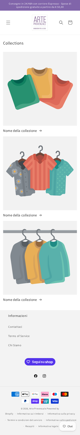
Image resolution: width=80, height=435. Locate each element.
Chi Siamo (14, 345)
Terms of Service (19, 336)
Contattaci (15, 327)
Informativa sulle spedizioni (61, 420)
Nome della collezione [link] (20, 130)
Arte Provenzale (37, 408)
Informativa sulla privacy (61, 413)
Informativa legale (48, 426)
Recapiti (29, 426)
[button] (8, 22)
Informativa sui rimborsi (30, 413)
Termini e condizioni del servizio (24, 420)
